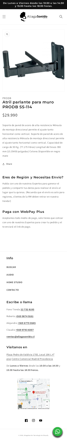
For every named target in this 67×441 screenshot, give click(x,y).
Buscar (11, 267)
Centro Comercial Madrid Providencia (32, 358)
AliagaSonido (28, 435)
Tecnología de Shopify (40, 435)
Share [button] (9, 163)
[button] (4, 16)
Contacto (13, 289)
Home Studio (14, 282)
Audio (10, 274)
